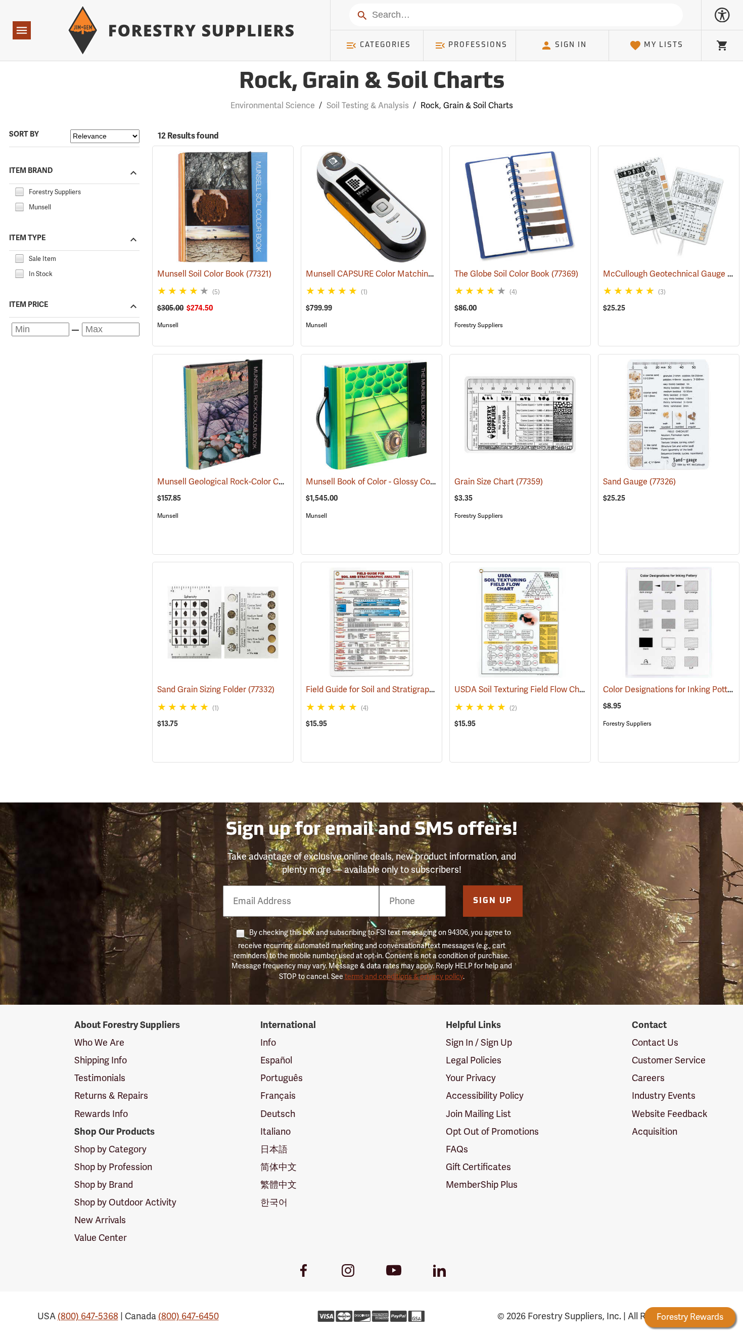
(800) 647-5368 (88, 1316)
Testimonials (99, 1078)
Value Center (100, 1237)
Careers (648, 1078)
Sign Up (493, 901)
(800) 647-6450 (188, 1316)
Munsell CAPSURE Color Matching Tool (392, 274)
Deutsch (277, 1114)
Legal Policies (473, 1060)
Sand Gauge (639, 482)
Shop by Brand (103, 1184)
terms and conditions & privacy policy (404, 976)
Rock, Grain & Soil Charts (371, 82)
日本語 (274, 1149)
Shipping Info (100, 1060)
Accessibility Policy (485, 1095)
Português (281, 1078)
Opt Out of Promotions (492, 1131)
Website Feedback (670, 1114)
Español (276, 1060)
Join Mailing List (478, 1114)
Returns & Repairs (111, 1095)
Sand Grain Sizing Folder (215, 690)
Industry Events (663, 1095)
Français (278, 1095)
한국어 (274, 1202)
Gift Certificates (478, 1167)
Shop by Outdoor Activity (125, 1202)
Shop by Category (110, 1149)
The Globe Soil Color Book (516, 274)
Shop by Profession (113, 1167)
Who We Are (99, 1042)
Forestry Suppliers (478, 325)
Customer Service (669, 1060)
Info (268, 1042)
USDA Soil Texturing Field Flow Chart (536, 690)
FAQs (457, 1149)
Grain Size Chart (498, 482)
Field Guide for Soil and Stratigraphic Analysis (403, 690)
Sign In (571, 45)
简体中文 (278, 1167)
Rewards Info (101, 1114)
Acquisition (654, 1131)
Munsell (167, 325)
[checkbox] (19, 190)
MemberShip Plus (482, 1184)
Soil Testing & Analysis (368, 106)
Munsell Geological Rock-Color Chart (239, 482)
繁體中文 (278, 1184)
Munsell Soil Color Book (214, 274)
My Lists (663, 45)
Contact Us (655, 1042)
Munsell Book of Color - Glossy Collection (396, 482)
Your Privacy (471, 1078)
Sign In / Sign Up (479, 1042)
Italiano (275, 1131)
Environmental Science (272, 106)
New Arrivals (100, 1220)
